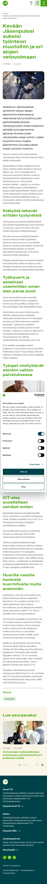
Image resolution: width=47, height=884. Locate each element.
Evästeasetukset (9, 873)
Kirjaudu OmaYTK (11, 806)
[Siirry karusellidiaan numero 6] (27, 765)
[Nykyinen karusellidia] (19, 765)
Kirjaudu (37, 4)
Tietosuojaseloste (27, 870)
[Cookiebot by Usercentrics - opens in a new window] (34, 395)
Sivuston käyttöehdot (10, 870)
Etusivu (5, 13)
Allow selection (23, 479)
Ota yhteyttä (9, 850)
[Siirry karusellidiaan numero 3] (22, 765)
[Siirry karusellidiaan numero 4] (24, 765)
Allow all (23, 472)
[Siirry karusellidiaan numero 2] (21, 765)
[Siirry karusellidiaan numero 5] (25, 765)
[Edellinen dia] (37, 765)
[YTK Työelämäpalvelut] (5, 3)
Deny (23, 487)
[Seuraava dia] (42, 765)
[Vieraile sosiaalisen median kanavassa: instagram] (14, 857)
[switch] (41, 441)
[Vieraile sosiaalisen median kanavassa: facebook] (5, 857)
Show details (35, 464)
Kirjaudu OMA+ (10, 831)
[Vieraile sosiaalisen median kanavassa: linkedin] (9, 857)
